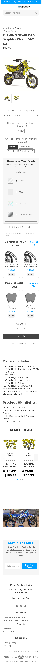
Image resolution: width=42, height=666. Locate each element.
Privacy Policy (10, 643)
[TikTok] (25, 606)
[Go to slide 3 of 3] (22, 479)
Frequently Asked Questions (16, 620)
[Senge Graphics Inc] (24, 7)
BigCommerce (18, 651)
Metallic (22, 203)
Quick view (10, 454)
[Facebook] (17, 606)
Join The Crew (29, 566)
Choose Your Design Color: (21, 124)
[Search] (36, 13)
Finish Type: (20, 172)
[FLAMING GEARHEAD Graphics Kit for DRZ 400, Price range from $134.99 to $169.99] (10, 444)
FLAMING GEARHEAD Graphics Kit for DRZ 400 (10, 465)
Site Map (8, 646)
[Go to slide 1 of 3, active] (17, 479)
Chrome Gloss (25, 214)
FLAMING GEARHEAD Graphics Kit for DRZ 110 (28, 465)
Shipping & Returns (11, 632)
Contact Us (7, 629)
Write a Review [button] (10, 31)
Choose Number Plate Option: (21, 140)
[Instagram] (21, 606)
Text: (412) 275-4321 (21, 598)
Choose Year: (21, 110)
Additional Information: (21, 227)
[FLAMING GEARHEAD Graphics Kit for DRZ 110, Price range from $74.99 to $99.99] (28, 444)
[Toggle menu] (4, 7)
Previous (3, 457)
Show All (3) (34, 243)
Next (36, 457)
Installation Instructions (14, 617)
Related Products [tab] (21, 429)
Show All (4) (33, 284)
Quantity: (21, 324)
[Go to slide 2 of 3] (20, 479)
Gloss (21, 181)
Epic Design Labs (32, 651)
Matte (22, 192)
